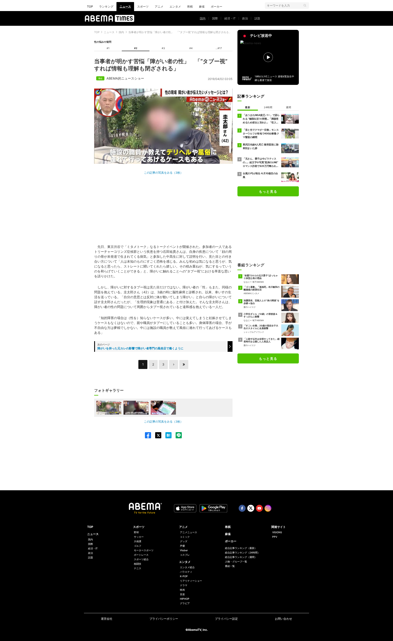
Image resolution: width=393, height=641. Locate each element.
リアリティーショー (191, 580)
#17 (220, 48)
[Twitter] (156, 435)
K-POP (184, 576)
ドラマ (183, 585)
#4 (191, 48)
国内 (203, 18)
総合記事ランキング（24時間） (242, 552)
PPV (274, 536)
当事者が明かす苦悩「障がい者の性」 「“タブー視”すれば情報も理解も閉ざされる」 (180, 32)
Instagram (267, 508)
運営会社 (106, 618)
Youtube (259, 508)
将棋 (190, 6)
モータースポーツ (144, 550)
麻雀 (202, 6)
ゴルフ (137, 545)
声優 (182, 545)
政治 (245, 18)
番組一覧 (230, 566)
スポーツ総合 (141, 559)
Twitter (250, 508)
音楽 (182, 594)
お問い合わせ (283, 618)
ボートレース (141, 554)
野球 (136, 532)
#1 (108, 48)
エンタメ (175, 6)
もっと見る (268, 191)
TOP (90, 6)
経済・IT (230, 18)
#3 (163, 48)
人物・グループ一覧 (236, 561)
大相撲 (137, 541)
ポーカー (216, 6)
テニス (137, 568)
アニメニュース (188, 532)
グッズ (183, 541)
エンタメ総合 (187, 567)
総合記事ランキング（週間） (241, 557)
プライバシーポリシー (163, 618)
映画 (182, 589)
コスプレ (185, 554)
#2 (135, 48)
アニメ (159, 6)
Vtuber (184, 550)
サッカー (139, 536)
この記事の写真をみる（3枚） (163, 172)
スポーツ (143, 6)
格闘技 (137, 563)
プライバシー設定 (226, 618)
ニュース (125, 6)
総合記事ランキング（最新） (241, 548)
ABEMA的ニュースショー (125, 78)
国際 (215, 18)
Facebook (242, 508)
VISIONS (277, 532)
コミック (185, 536)
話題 (257, 18)
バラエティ (186, 571)
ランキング (106, 6)
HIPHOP (184, 598)
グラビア (185, 603)
